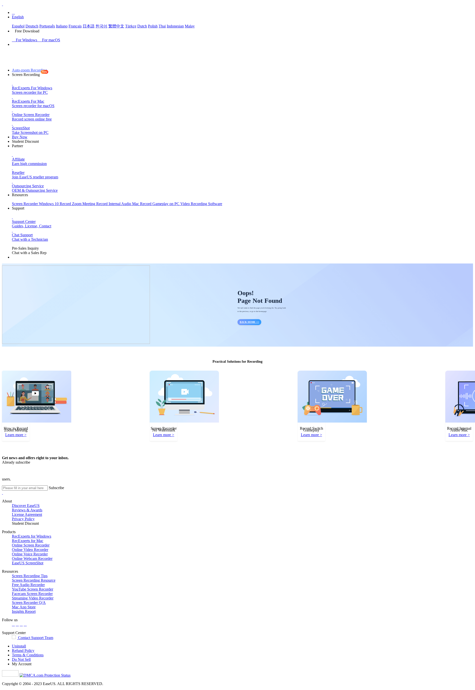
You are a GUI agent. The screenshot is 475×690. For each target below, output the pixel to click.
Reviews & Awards (27, 510)
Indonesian (175, 26)
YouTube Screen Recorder (32, 589)
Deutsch (31, 26)
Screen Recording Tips (30, 576)
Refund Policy (23, 650)
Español (18, 26)
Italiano (62, 26)
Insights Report (24, 611)
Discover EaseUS (26, 505)
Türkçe (130, 26)
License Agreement (27, 514)
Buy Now (19, 137)
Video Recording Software (201, 204)
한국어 (101, 26)
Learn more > (15, 435)
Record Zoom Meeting (78, 204)
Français (75, 26)
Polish (153, 26)
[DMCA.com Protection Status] (45, 675)
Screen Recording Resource (33, 580)
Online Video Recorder (30, 549)
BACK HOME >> (249, 322)
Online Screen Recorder (30, 545)
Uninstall (19, 646)
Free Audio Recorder (28, 585)
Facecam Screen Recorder (32, 594)
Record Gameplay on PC (160, 204)
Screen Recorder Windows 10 (36, 204)
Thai (162, 26)
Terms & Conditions (28, 655)
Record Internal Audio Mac (118, 204)
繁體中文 (116, 26)
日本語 (89, 26)
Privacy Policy (23, 519)
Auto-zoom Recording (29, 70)
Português (47, 26)
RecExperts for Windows (31, 536)
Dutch (142, 26)
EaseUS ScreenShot (27, 563)
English (18, 17)
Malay (190, 26)
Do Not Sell (21, 659)
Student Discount (25, 141)
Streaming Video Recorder (32, 598)
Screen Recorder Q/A (29, 602)
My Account (21, 664)
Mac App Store (24, 607)
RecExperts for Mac (27, 541)
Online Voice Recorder (30, 554)
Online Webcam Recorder (32, 558)
